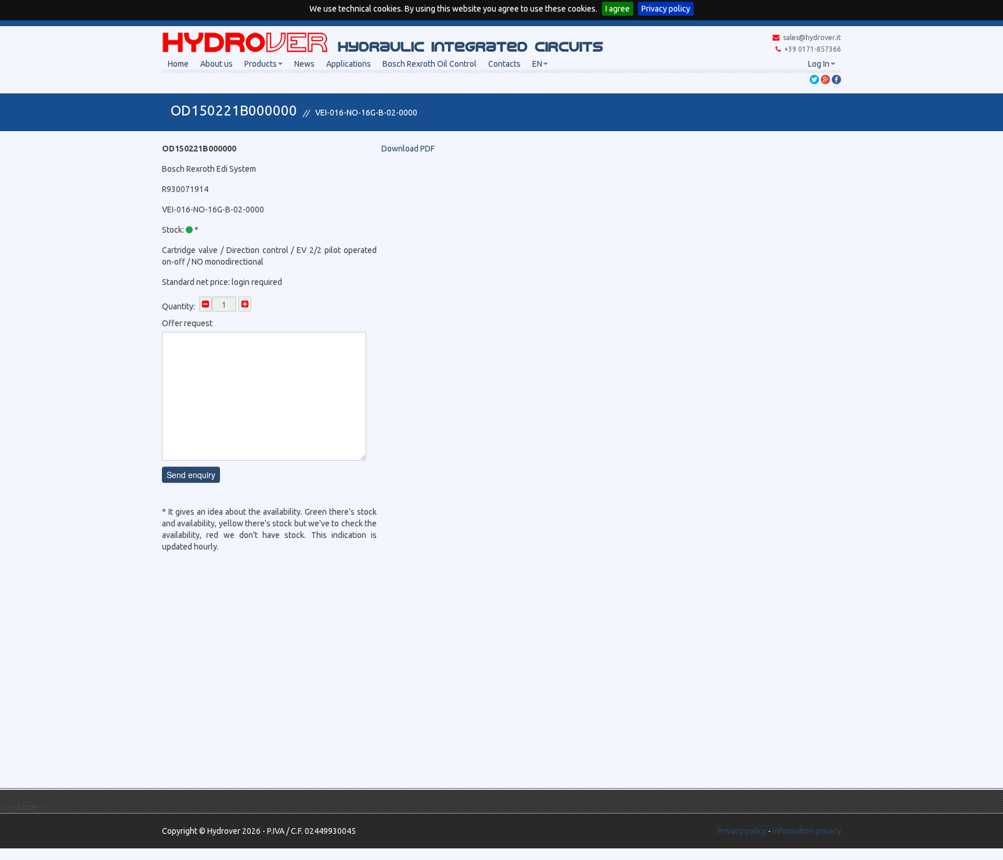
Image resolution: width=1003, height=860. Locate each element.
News (304, 63)
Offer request (187, 323)
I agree (617, 8)
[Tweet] (814, 79)
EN (537, 63)
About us (216, 63)
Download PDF (408, 148)
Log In (818, 63)
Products (260, 63)
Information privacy (807, 831)
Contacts (504, 63)
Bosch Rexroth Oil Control (430, 63)
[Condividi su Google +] (825, 79)
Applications (348, 63)
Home (178, 63)
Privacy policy (665, 8)
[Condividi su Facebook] (836, 79)
